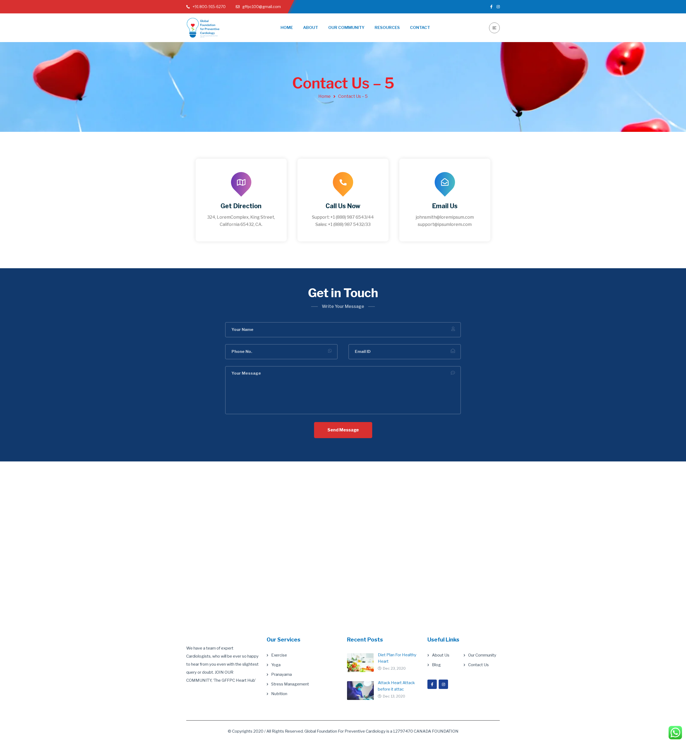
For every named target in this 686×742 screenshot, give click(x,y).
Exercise (279, 655)
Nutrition (279, 693)
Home (324, 96)
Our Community (482, 655)
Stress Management (290, 684)
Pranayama (281, 674)
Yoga (276, 664)
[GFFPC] (203, 28)
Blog (436, 664)
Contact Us (478, 664)
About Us (440, 655)
